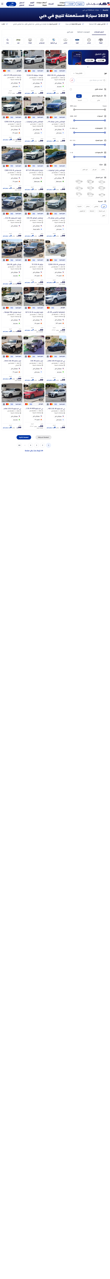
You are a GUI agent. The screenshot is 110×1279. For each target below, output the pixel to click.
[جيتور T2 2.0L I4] (34, 262)
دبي (104, 206)
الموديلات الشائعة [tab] (83, 32)
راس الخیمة (102, 211)
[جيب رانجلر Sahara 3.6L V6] (12, 359)
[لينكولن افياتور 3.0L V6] (34, 215)
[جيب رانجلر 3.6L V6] (34, 359)
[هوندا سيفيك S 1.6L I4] (34, 72)
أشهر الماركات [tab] (99, 32)
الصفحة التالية (24, 437)
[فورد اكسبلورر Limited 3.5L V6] (12, 215)
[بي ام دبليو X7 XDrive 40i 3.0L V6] (55, 406)
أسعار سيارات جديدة (41, 4)
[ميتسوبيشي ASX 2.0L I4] (55, 72)
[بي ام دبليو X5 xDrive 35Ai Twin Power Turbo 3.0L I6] (12, 406)
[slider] (105, 109)
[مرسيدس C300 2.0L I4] (12, 168)
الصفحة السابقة (43, 437)
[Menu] (2, 4)
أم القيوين (82, 211)
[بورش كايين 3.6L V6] (12, 262)
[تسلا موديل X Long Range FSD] (12, 310)
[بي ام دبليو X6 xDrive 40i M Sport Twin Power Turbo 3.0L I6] (55, 359)
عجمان (88, 206)
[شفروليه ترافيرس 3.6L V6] (55, 310)
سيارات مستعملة (61, 4)
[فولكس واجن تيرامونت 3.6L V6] (34, 119)
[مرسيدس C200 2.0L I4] (12, 119)
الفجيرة (79, 206)
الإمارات (71, 3)
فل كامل (85, 169)
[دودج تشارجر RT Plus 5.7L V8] (12, 72)
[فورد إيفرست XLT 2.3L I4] (34, 310)
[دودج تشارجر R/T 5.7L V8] (34, 168)
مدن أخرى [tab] (70, 32)
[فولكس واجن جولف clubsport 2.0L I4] (55, 215)
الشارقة (92, 211)
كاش (98, 100)
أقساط (51, 4)
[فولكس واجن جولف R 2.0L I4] (55, 119)
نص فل (94, 169)
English (80, 4)
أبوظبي (96, 206)
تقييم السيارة (31, 3)
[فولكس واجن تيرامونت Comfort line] (55, 168)
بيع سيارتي (11, 4)
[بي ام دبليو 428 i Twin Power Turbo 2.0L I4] (34, 406)
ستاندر (103, 169)
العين (103, 215)
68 (19, 445)
